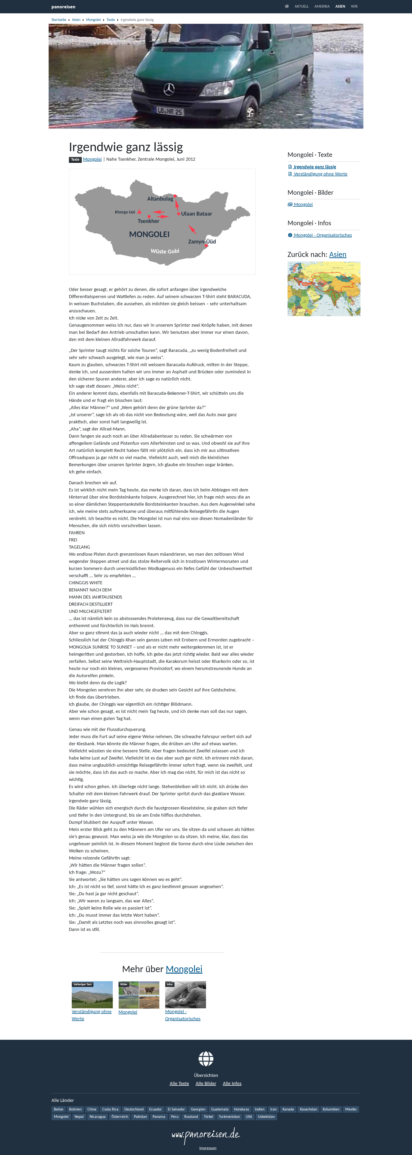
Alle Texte (179, 1083)
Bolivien (75, 1109)
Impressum (207, 1148)
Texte (111, 20)
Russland (191, 1117)
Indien (259, 1109)
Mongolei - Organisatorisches (183, 1015)
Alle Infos (232, 1083)
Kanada (288, 1109)
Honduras (241, 1109)
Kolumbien (331, 1109)
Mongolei (93, 20)
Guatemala (219, 1109)
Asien (340, 7)
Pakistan (140, 1117)
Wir (354, 7)
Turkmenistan (229, 1117)
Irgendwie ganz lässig (314, 167)
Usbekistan (266, 1117)
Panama (159, 1117)
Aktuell (302, 7)
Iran (273, 1109)
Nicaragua (98, 1117)
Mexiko (350, 1109)
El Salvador (176, 1109)
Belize (58, 1109)
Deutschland (134, 1109)
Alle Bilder (206, 1083)
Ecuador (155, 1109)
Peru (174, 1117)
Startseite (59, 20)
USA (249, 1117)
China (92, 1109)
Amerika (322, 7)
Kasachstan (308, 1109)
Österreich (120, 1117)
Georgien (198, 1109)
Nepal (79, 1117)
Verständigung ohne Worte (92, 1015)
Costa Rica (110, 1109)
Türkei (208, 1117)
